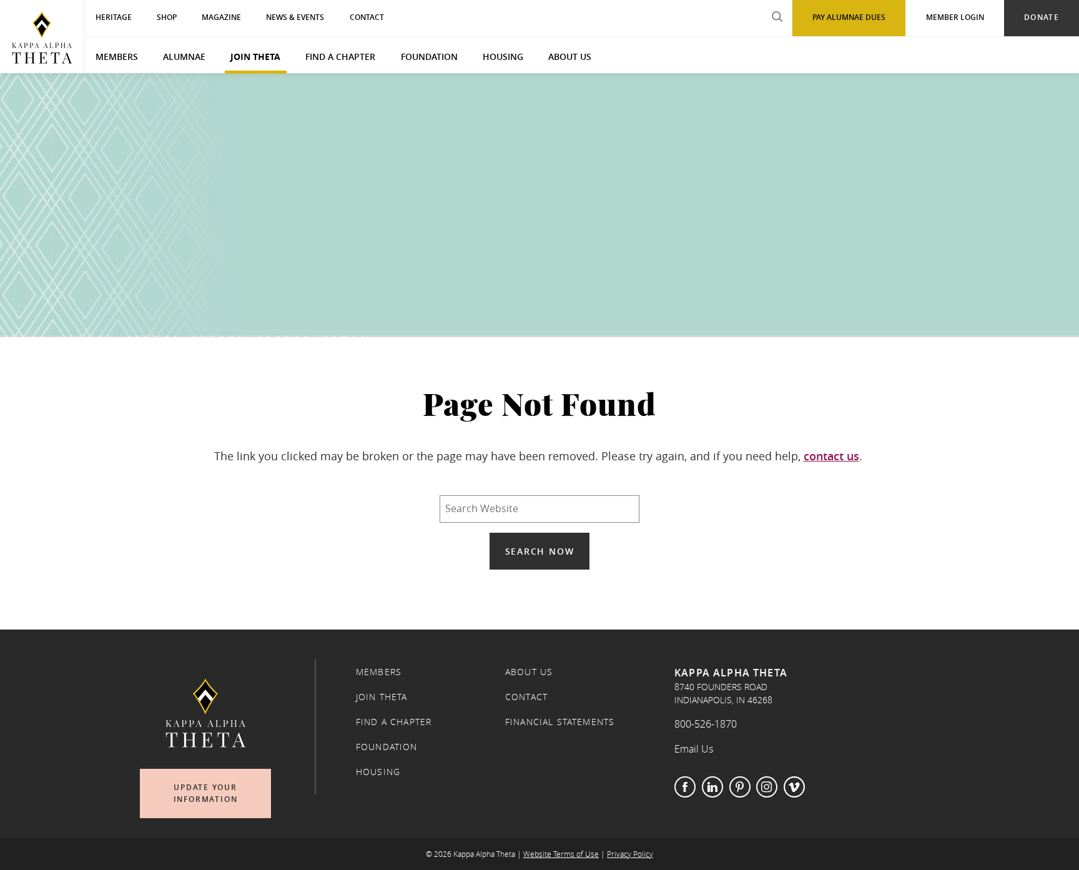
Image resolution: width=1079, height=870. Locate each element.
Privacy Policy (630, 854)
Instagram (766, 787)
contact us (831, 455)
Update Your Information (206, 793)
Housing (503, 56)
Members (117, 56)
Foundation (429, 56)
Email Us (693, 749)
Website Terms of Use (561, 854)
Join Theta (255, 56)
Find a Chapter (340, 56)
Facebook (685, 787)
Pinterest (740, 787)
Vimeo (794, 787)
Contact (526, 697)
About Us (569, 56)
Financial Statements (559, 722)
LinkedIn (712, 787)
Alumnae (184, 56)
